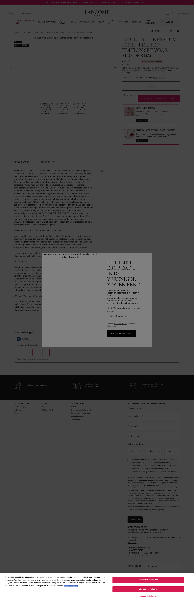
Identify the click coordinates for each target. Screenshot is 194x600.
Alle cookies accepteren (148, 580)
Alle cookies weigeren (148, 589)
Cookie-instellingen (148, 596)
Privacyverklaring (71, 586)
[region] (97, 586)
